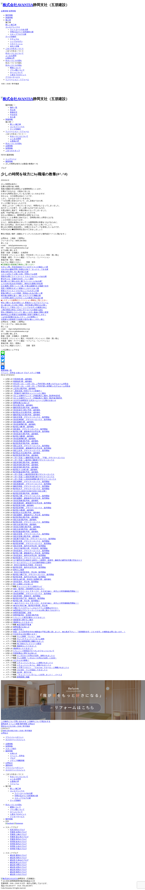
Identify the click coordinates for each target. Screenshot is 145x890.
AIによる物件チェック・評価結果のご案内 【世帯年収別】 (37, 396)
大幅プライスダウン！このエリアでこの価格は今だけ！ (35, 608)
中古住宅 (13, 115)
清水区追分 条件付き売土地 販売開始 (29, 555)
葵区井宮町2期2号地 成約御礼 (26, 465)
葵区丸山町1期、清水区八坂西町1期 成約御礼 (32, 579)
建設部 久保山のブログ (19, 860)
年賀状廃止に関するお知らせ (25, 653)
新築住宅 (13, 112)
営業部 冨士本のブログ (19, 837)
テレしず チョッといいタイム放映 (30, 639)
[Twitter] (72, 360)
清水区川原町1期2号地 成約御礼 (26, 527)
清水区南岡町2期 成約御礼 (24, 439)
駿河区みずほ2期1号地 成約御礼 (26, 512)
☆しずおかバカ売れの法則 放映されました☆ (36, 656)
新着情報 (9, 18)
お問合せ (31, 724)
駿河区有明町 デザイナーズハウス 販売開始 (32, 508)
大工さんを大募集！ (21, 660)
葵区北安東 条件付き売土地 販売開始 (29, 546)
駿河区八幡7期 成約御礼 (23, 427)
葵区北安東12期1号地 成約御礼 (26, 536)
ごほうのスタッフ (12, 151)
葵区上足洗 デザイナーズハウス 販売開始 (31, 446)
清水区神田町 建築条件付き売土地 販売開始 (32, 448)
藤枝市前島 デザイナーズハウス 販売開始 (31, 486)
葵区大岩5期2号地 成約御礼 (25, 520)
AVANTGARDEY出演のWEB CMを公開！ (30, 491)
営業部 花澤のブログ (18, 832)
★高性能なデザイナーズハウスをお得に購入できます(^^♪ (36, 610)
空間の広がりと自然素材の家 (22, 32)
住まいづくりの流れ (13, 60)
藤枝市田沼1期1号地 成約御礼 (26, 408)
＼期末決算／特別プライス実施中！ (27, 391)
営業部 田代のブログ (18, 839)
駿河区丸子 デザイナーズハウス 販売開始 (31, 489)
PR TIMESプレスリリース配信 (29, 644)
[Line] (72, 353)
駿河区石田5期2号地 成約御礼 (26, 493)
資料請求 (4, 724)
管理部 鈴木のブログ (18, 842)
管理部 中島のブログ (18, 849)
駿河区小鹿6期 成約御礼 (23, 510)
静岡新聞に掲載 (23, 677)
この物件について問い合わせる (13, 721)
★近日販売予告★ (24, 625)
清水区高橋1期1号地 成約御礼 (26, 441)
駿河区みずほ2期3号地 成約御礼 (26, 412)
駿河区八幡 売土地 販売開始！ (26, 601)
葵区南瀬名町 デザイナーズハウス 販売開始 (32, 484)
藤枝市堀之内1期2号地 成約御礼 (26, 415)
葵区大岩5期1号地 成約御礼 (25, 524)
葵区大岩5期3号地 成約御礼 (25, 529)
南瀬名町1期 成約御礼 (22, 381)
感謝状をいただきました (23, 622)
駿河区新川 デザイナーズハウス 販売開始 (31, 558)
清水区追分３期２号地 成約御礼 (26, 410)
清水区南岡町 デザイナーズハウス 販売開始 (32, 594)
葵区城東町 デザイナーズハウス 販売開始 (31, 481)
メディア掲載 (34, 373)
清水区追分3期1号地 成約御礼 (26, 434)
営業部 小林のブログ (18, 834)
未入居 (12, 117)
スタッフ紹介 (10, 749)
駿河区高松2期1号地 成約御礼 (26, 517)
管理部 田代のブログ (18, 844)
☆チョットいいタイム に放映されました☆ (35, 663)
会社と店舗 (14, 46)
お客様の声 (9, 58)
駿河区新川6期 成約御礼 (23, 505)
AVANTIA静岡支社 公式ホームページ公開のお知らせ (34, 400)
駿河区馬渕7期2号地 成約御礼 (26, 443)
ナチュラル (14, 39)
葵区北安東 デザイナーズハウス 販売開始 (31, 417)
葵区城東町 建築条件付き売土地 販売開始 (31, 498)
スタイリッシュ (16, 44)
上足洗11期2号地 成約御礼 (24, 388)
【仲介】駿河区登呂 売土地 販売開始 (29, 572)
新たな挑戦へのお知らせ (23, 584)
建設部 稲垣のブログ (18, 870)
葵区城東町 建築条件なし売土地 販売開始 (31, 515)
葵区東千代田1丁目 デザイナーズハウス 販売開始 (34, 539)
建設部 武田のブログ (18, 867)
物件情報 (9, 15)
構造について (15, 68)
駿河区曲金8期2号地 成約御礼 (26, 472)
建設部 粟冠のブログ (18, 855)
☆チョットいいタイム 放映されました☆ (34, 665)
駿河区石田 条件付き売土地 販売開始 (29, 567)
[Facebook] (72, 356)
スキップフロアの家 (18, 34)
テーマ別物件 (10, 37)
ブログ (26, 373)
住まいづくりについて (14, 53)
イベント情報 (14, 724)
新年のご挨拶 (18, 570)
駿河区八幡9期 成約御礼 (23, 436)
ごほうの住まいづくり (14, 49)
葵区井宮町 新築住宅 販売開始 (26, 596)
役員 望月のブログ (17, 830)
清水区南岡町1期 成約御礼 (24, 424)
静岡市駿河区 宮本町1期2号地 (26, 615)
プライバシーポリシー (14, 737)
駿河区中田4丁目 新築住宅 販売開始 (29, 598)
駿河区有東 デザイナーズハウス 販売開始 (31, 541)
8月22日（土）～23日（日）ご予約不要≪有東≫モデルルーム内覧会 (40, 384)
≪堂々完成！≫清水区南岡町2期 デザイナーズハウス (34, 479)
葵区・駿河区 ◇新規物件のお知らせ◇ (28, 589)
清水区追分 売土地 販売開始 (26, 582)
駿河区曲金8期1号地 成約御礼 (26, 532)
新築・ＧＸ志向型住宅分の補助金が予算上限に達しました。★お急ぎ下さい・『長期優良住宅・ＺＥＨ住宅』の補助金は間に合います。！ (69, 632)
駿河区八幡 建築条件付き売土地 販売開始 (31, 431)
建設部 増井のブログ (18, 858)
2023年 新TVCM (25, 672)
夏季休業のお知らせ (21, 403)
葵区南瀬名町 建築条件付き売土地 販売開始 (32, 503)
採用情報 (12, 11)
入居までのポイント (18, 75)
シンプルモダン (16, 41)
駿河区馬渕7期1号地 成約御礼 (26, 455)
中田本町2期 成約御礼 (22, 379)
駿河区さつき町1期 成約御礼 (25, 470)
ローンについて (16, 72)
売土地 (12, 110)
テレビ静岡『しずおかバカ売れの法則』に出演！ (37, 658)
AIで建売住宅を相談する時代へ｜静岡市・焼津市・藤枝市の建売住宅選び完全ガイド (47, 560)
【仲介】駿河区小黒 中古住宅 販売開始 (30, 548)
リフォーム (14, 784)
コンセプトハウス (12, 27)
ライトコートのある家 (19, 29)
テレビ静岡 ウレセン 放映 (28, 636)
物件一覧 (13, 107)
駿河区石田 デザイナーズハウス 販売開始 (31, 522)
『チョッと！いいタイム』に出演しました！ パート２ (39, 675)
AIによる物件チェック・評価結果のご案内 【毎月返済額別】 (38, 398)
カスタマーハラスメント (15, 740)
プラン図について (17, 70)
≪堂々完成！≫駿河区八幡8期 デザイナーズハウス (33, 460)
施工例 (8, 20)
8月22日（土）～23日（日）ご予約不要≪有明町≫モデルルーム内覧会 (41, 386)
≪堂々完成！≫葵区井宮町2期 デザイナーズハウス (33, 477)
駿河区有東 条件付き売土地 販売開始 (29, 577)
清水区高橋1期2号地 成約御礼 (26, 501)
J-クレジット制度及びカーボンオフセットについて (33, 651)
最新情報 (9, 751)
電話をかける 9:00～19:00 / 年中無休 (15, 726)
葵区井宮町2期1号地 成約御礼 (26, 462)
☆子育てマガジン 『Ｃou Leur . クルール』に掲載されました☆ (43, 667)
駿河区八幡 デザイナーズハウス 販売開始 (31, 496)
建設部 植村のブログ (18, 872)
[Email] (72, 364)
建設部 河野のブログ (18, 865)
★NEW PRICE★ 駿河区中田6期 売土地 (30, 605)
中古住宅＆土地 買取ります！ (25, 634)
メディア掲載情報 (17, 760)
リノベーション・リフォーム (17, 80)
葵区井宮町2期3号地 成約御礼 (26, 467)
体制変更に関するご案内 (23, 620)
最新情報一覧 (6, 370)
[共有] (72, 367)
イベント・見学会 (8, 373)
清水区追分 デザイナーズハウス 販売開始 (31, 551)
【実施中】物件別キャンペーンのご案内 (29, 393)
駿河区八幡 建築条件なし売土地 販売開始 (31, 553)
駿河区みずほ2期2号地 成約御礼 (26, 453)
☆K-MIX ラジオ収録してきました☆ (32, 670)
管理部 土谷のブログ (18, 846)
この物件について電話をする (38, 721)
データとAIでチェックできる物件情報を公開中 (32, 563)
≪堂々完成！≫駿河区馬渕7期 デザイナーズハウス (33, 474)
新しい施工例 (10, 25)
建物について (15, 807)
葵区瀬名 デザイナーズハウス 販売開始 (30, 429)
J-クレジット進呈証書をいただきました (29, 617)
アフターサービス (12, 77)
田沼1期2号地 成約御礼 (23, 405)
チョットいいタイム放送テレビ (29, 586)
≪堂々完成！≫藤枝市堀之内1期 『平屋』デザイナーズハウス (39, 458)
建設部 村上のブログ (18, 862)
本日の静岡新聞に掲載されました (30, 641)
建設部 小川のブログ (18, 874)
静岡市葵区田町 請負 (22, 613)
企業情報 (4, 11)
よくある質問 (10, 56)
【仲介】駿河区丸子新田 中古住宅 (27, 565)
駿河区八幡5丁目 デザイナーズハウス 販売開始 (33, 574)
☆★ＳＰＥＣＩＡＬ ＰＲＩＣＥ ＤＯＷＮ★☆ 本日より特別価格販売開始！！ (46, 591)
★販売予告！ (18, 629)
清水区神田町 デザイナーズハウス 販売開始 (32, 419)
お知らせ (19, 373)
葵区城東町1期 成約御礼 (23, 422)
